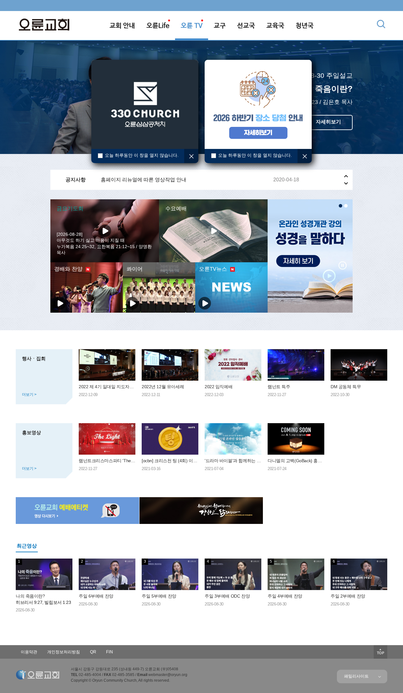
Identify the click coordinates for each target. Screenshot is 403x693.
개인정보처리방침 (63, 652)
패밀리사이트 (357, 676)
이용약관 (29, 652)
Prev (346, 176)
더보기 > (29, 394)
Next (346, 183)
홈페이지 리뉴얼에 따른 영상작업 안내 (143, 179)
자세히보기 (328, 121)
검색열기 (381, 24)
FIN (109, 652)
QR (93, 652)
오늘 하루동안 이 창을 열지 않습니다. (142, 155)
